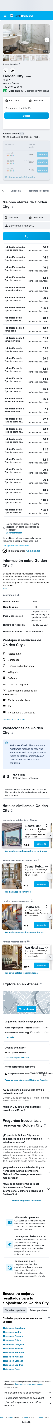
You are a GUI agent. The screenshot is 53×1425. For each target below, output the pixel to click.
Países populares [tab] (38, 1310)
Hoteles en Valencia (13, 1348)
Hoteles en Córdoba (13, 1336)
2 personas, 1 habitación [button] (18, 108)
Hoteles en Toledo (12, 1340)
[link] (26, 851)
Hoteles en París (11, 1368)
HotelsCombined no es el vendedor (22, 1392)
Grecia (10, 1417)
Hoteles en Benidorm (13, 1352)
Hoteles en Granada (13, 1360)
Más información (14, 532)
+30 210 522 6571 (12, 86)
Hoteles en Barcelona (14, 1327)
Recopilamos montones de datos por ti (24, 1398)
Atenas (40, 1417)
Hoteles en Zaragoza (13, 1344)
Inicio (2, 1417)
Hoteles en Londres (13, 1364)
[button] (5, 15)
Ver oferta (41, 843)
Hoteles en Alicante (13, 1356)
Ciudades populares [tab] (15, 1310)
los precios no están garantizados (28, 1384)
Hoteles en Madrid (12, 1332)
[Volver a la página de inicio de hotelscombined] (21, 15)
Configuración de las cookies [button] (16, 545)
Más (5, 588)
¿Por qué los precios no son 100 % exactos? (22, 1403)
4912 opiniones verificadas (35, 90)
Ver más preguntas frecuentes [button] (26, 1200)
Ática (26, 1417)
